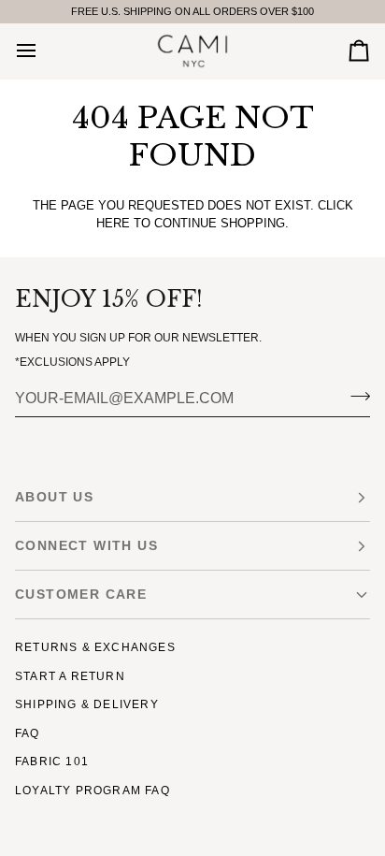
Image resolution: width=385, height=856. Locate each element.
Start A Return (70, 676)
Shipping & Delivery (87, 704)
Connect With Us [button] (86, 545)
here (113, 223)
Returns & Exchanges (95, 647)
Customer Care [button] (81, 594)
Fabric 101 (52, 761)
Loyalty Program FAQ (92, 790)
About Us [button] (54, 496)
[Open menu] (43, 51)
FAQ (27, 733)
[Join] (354, 397)
